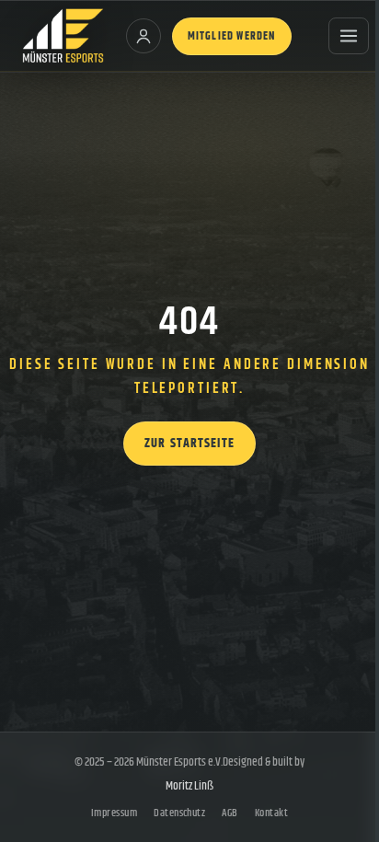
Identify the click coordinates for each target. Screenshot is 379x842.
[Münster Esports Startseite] (63, 35)
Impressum (114, 813)
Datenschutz (179, 813)
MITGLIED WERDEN (232, 36)
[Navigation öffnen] (348, 35)
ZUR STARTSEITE (189, 443)
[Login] (143, 35)
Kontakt (271, 813)
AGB (229, 813)
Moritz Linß (189, 786)
